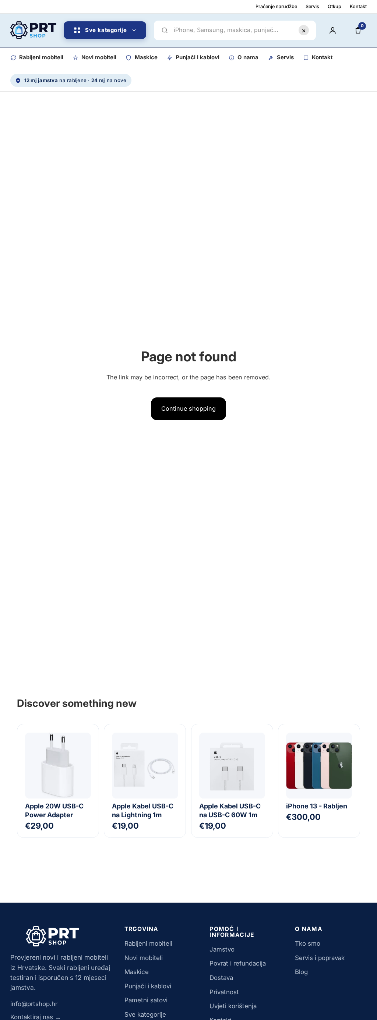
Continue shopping (188, 408)
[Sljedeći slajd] (343, 765)
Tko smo (307, 943)
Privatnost (224, 992)
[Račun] (332, 30)
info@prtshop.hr (33, 1003)
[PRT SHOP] (33, 30)
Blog (301, 971)
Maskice (146, 57)
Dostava (221, 977)
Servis (312, 6)
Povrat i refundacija (237, 963)
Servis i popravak (320, 957)
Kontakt (358, 6)
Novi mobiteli (98, 57)
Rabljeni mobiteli (41, 57)
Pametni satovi (146, 1000)
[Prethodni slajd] (295, 765)
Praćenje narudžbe (276, 6)
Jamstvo (222, 949)
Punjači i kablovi (197, 57)
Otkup (334, 6)
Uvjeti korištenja (233, 1006)
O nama (247, 57)
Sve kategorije (145, 1014)
